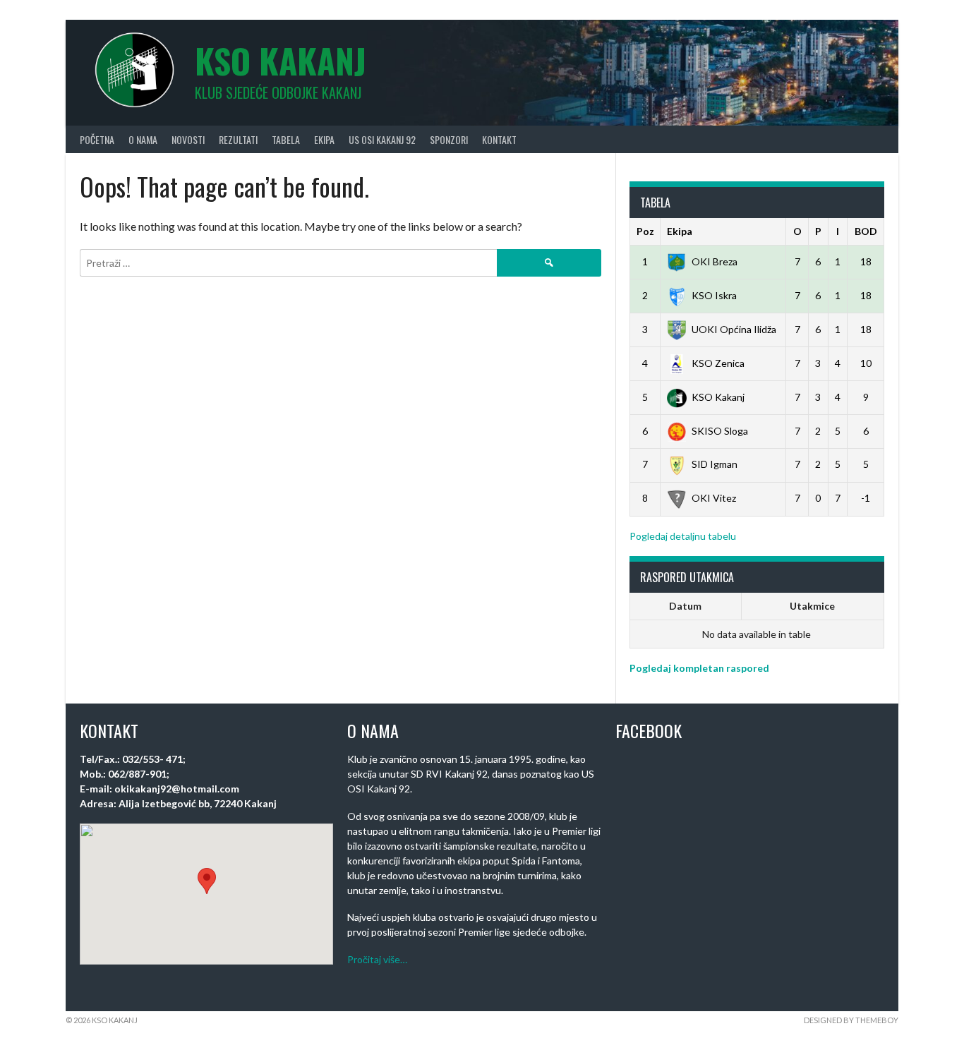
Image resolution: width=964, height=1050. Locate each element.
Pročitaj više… (377, 959)
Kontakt (499, 139)
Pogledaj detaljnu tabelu (682, 536)
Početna (97, 139)
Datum (685, 606)
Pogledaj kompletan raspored (699, 668)
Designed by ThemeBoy (851, 1020)
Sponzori (449, 139)
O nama (142, 139)
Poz (645, 231)
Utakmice (812, 606)
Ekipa (324, 139)
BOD (866, 231)
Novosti (188, 139)
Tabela (286, 139)
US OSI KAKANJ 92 (382, 139)
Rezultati (238, 139)
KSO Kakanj (280, 60)
